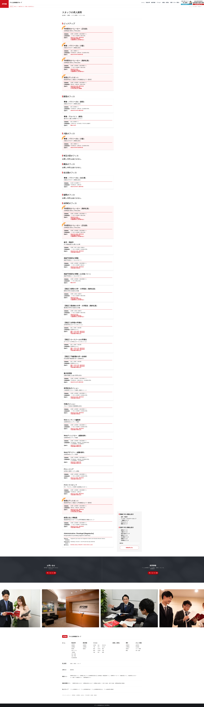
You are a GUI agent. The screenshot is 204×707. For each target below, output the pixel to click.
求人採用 (195, 6)
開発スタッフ (124, 523)
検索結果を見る (129, 547)
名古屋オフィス (125, 536)
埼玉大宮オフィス (125, 533)
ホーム (190, 6)
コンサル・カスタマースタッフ (128, 518)
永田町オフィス (125, 540)
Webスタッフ (124, 522)
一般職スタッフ (125, 520)
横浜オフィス (124, 535)
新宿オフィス (124, 530)
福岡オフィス (124, 538)
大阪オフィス (124, 531)
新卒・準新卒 (124, 516)
